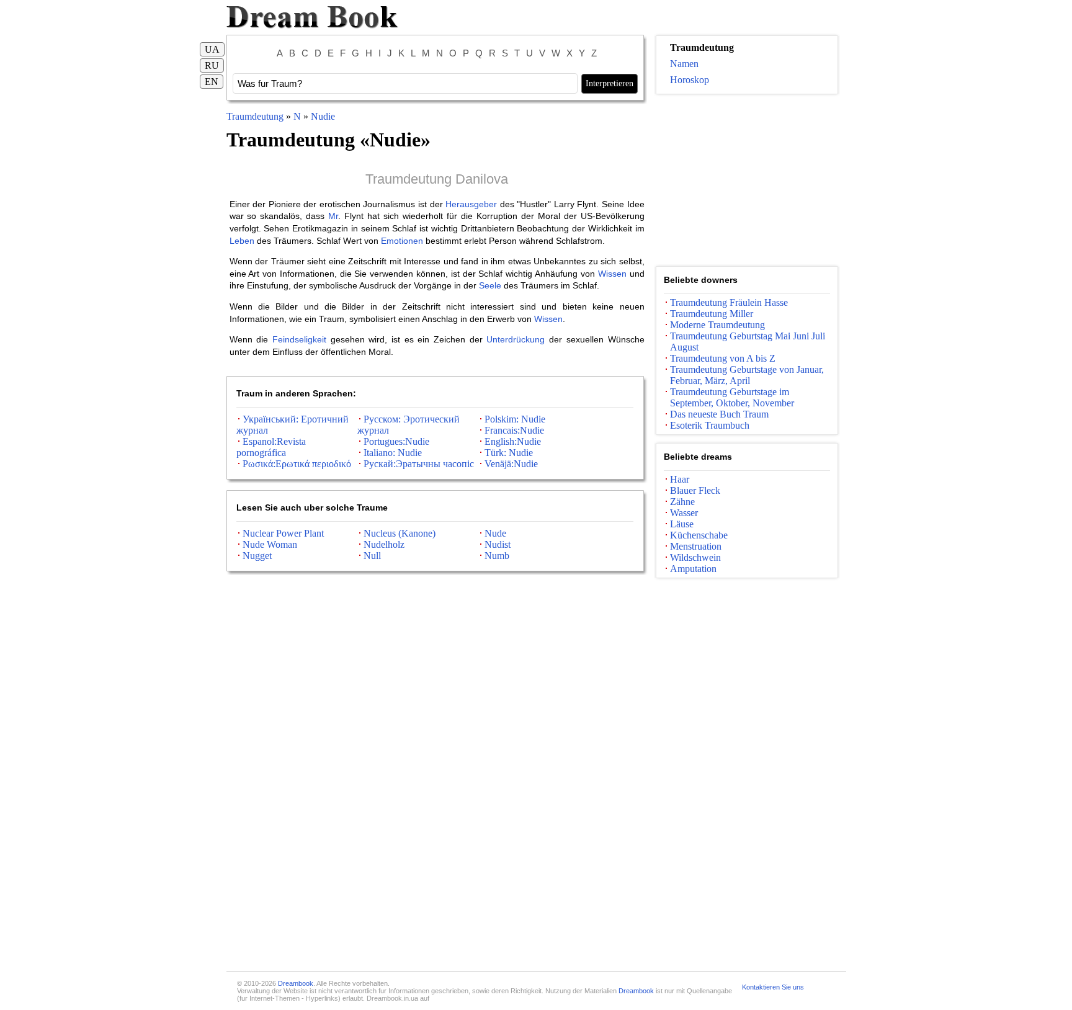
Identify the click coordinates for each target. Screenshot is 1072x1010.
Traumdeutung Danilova (436, 179)
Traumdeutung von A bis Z (722, 358)
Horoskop (689, 79)
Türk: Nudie (509, 452)
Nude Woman (270, 544)
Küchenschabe (699, 535)
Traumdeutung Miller (711, 313)
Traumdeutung (255, 116)
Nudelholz (384, 544)
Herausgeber (471, 204)
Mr (333, 216)
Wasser (684, 512)
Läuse (682, 524)
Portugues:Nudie (396, 441)
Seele (490, 285)
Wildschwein (695, 557)
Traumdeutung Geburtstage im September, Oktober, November (732, 397)
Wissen (612, 274)
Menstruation (695, 546)
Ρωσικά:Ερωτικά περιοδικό (297, 463)
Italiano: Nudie (393, 452)
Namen (684, 63)
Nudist (498, 544)
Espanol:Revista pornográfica (271, 447)
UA (212, 49)
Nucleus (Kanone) (400, 533)
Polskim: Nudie (515, 419)
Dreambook (295, 983)
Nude (495, 533)
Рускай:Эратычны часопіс (419, 463)
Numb (497, 555)
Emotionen (402, 241)
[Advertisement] (747, 180)
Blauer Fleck (695, 490)
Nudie (323, 116)
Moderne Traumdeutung (717, 325)
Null (372, 555)
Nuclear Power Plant (283, 533)
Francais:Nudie (514, 430)
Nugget (257, 555)
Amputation (693, 568)
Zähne (682, 501)
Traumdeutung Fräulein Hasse (729, 302)
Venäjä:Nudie (511, 463)
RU (212, 65)
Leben (242, 241)
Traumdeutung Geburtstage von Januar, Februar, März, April (747, 375)
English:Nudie (513, 441)
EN (211, 81)
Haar (679, 479)
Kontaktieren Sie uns (773, 987)
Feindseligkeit (299, 339)
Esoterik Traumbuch (709, 425)
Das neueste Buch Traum (719, 414)
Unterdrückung (515, 339)
